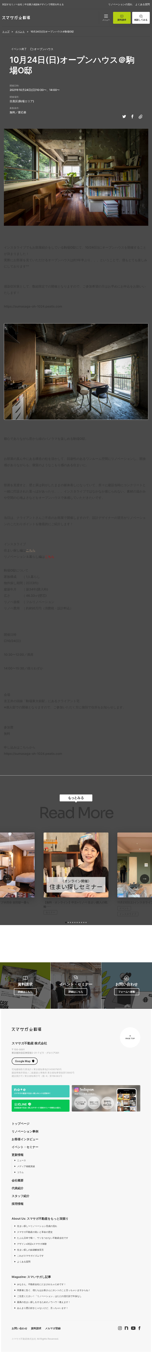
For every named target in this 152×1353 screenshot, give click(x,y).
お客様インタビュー (25, 1139)
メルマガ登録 (53, 1328)
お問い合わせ (19, 1328)
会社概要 (18, 1180)
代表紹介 (18, 1188)
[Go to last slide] (7, 879)
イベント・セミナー (25, 1146)
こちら (30, 550)
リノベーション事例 (25, 1131)
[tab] (66, 922)
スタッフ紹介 (20, 1195)
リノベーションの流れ (120, 4)
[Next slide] (144, 879)
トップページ (20, 1123)
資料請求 (36, 1328)
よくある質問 (142, 4)
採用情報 (18, 1203)
